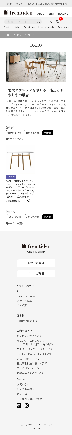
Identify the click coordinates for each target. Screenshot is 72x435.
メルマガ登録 (36, 273)
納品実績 (22, 394)
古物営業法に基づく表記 (30, 373)
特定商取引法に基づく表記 (32, 363)
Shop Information (26, 296)
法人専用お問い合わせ (29, 398)
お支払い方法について (29, 336)
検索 (38, 21)
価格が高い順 (33, 132)
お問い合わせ (24, 384)
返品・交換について (28, 358)
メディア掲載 (24, 300)
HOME (9, 34)
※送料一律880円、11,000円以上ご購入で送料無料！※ (36, 3)
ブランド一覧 (24, 34)
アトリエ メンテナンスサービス (35, 349)
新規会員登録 (36, 263)
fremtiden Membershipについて (34, 354)
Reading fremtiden (27, 320)
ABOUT (41, 13)
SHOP (52, 13)
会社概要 (22, 305)
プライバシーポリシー (29, 368)
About (20, 291)
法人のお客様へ (25, 389)
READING (63, 13)
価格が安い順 (14, 132)
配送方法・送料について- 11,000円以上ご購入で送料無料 (35, 342)
